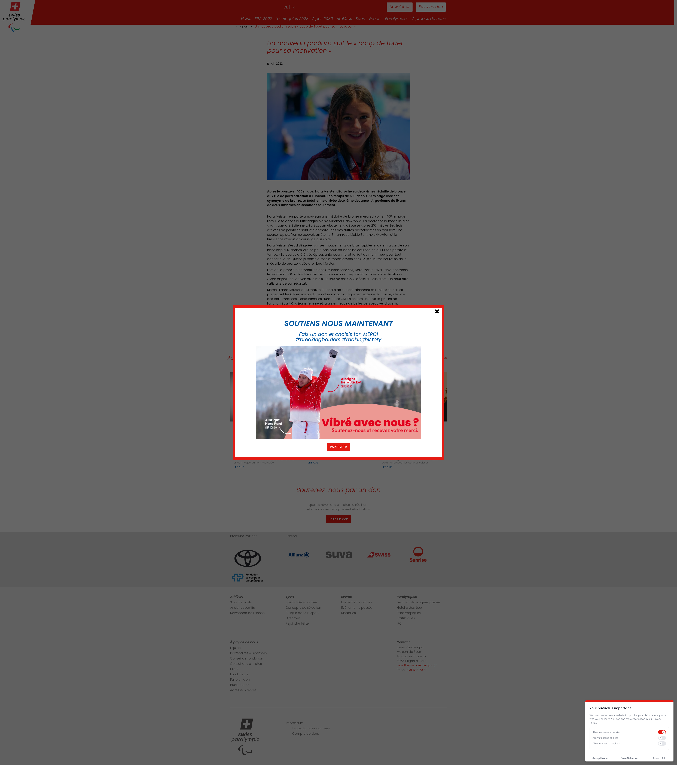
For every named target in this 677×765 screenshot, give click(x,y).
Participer (338, 447)
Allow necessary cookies (606, 732)
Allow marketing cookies (606, 743)
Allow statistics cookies (605, 737)
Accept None (600, 758)
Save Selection (629, 758)
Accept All (659, 758)
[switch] (662, 732)
